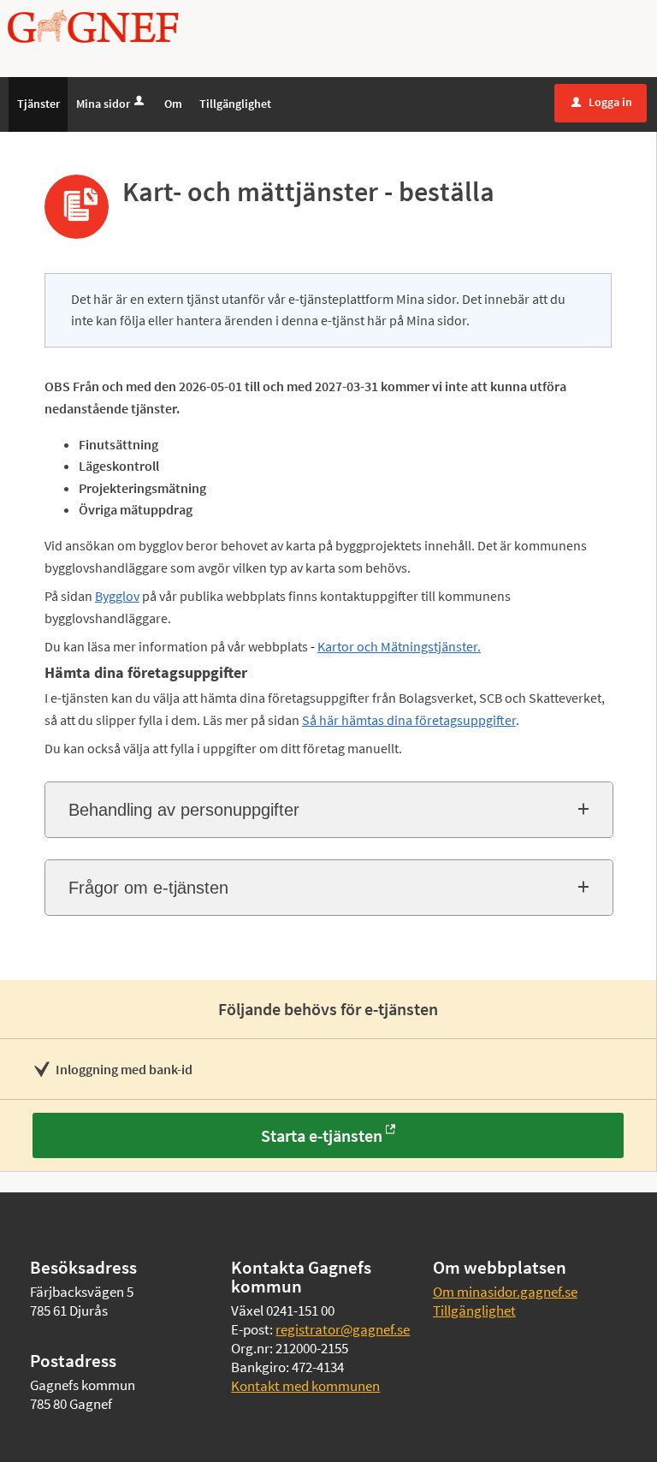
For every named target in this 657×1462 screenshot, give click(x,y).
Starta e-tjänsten (321, 1135)
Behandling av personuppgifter (183, 809)
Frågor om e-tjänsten (148, 887)
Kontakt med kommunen (305, 1385)
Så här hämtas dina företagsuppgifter (409, 719)
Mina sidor (103, 103)
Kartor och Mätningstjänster (397, 646)
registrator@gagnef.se (342, 1329)
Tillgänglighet (474, 1310)
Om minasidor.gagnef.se (505, 1291)
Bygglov (117, 595)
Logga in (601, 102)
